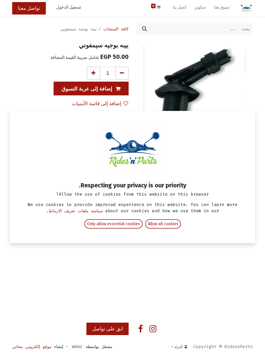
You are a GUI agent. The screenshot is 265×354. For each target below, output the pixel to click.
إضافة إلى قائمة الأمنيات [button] (96, 104)
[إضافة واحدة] (93, 73)
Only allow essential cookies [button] (113, 223)
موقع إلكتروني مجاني (31, 346)
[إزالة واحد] (122, 73)
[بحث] (144, 29)
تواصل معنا (29, 8)
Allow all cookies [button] (163, 223)
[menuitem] (222, 8)
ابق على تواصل (107, 329)
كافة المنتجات (116, 29)
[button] (91, 88)
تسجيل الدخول (68, 7)
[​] (152, 329)
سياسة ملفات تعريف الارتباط (76, 211)
